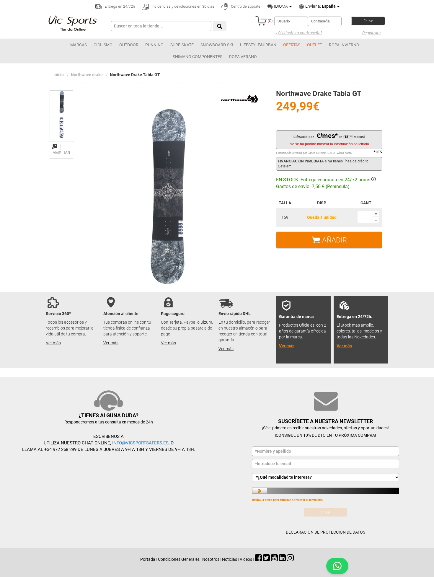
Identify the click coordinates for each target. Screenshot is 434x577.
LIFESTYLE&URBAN (258, 45)
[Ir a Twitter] (266, 559)
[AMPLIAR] (61, 143)
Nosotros (210, 559)
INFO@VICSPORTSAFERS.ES (140, 443)
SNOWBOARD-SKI (216, 45)
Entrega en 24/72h (119, 6)
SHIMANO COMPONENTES (197, 56)
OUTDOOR (128, 45)
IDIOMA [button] (281, 6)
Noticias (229, 559)
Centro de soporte (245, 6)
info (377, 151)
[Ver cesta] (261, 20)
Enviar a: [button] (320, 6)
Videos (246, 559)
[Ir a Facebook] (258, 559)
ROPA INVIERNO (344, 45)
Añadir (333, 240)
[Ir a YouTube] (274, 559)
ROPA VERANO (243, 56)
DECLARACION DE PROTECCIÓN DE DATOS (325, 532)
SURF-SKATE (182, 45)
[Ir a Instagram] (290, 559)
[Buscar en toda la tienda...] (219, 26)
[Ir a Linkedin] (282, 559)
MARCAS (78, 45)
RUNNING (154, 45)
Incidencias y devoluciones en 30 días (182, 6)
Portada (147, 559)
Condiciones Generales (179, 559)
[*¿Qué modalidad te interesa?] (325, 477)
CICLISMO (103, 45)
